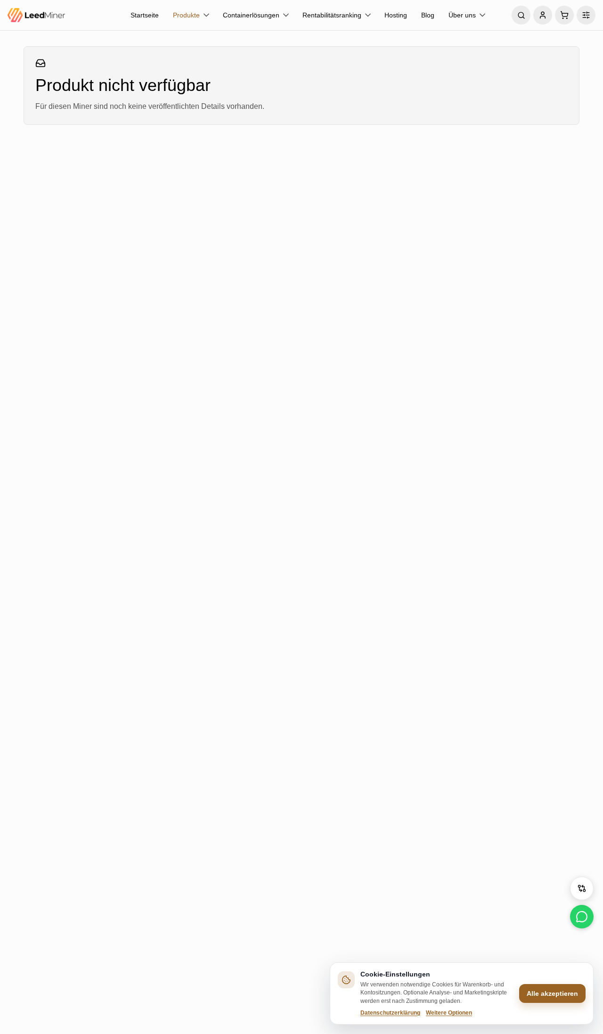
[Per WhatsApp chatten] (582, 916)
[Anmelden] (542, 15)
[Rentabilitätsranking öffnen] (368, 15)
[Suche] (521, 15)
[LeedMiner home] (64, 15)
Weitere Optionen (449, 1012)
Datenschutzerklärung (390, 1012)
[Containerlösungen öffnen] (286, 15)
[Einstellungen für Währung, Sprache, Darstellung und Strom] (586, 15)
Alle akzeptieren (552, 993)
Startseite (144, 15)
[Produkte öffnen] (206, 15)
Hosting (395, 15)
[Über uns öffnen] (482, 15)
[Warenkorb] (564, 15)
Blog (427, 15)
